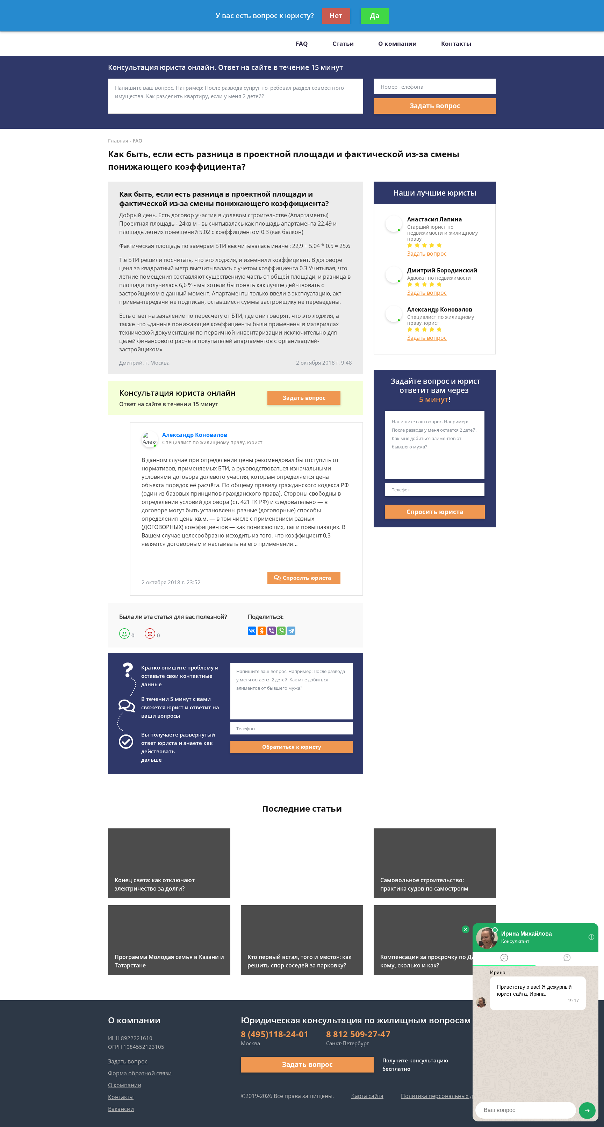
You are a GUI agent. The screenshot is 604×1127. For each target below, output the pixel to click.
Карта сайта (367, 1096)
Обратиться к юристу (291, 746)
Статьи (343, 43)
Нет (336, 15)
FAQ (302, 43)
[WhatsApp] (281, 631)
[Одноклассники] (262, 631)
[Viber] (271, 631)
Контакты (456, 43)
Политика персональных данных (445, 1096)
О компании (397, 43)
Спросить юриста (307, 577)
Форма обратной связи (140, 1073)
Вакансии (121, 1109)
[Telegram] (291, 631)
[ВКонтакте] (252, 631)
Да (374, 15)
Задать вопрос (435, 105)
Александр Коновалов (194, 435)
